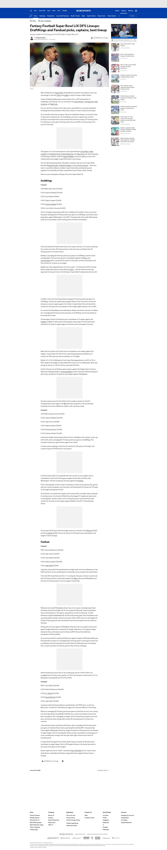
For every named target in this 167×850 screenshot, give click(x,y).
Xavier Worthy (50, 697)
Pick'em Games (35, 815)
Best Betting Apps (35, 822)
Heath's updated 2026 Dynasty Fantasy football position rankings (128, 129)
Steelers (43, 322)
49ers (76, 578)
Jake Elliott (49, 566)
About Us (51, 815)
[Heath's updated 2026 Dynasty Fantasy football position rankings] (115, 131)
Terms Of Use (70, 815)
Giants (71, 270)
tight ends (54, 104)
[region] (124, 31)
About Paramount (53, 820)
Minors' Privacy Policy (73, 820)
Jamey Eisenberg (40, 37)
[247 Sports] (53, 838)
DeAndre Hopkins (65, 165)
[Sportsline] (65, 838)
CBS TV (50, 825)
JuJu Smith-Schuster (80, 165)
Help (86, 815)
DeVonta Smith (55, 154)
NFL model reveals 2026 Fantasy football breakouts (128, 66)
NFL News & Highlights (44, 21)
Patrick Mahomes (67, 154)
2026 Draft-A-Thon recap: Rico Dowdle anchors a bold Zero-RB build (127, 119)
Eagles (66, 95)
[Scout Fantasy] (106, 838)
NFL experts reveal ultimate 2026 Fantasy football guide (127, 87)
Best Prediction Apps (36, 825)
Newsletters (125, 818)
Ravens (89, 531)
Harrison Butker (50, 204)
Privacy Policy (70, 818)
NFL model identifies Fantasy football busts (127, 55)
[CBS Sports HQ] (80, 834)
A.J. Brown (49, 693)
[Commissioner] (88, 837)
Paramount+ (52, 822)
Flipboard (106, 829)
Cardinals (49, 533)
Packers (80, 481)
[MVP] (97, 837)
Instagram (106, 820)
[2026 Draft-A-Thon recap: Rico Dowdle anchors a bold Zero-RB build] (115, 120)
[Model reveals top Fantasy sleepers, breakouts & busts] (115, 110)
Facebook (106, 822)
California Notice (71, 825)
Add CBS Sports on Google (100, 38)
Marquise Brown (52, 165)
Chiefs (58, 95)
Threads (105, 827)
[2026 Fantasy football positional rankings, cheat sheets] (115, 99)
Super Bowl (59, 93)
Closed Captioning (72, 823)
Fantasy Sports (34, 818)
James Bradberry (67, 372)
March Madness (35, 827)
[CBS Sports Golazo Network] (97, 834)
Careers (50, 818)
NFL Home (33, 21)
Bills (65, 404)
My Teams (124, 820)
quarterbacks (79, 102)
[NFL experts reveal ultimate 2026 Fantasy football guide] (115, 89)
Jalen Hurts (81, 154)
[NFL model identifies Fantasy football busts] (115, 58)
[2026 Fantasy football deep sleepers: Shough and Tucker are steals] (115, 142)
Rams (85, 258)
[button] (119, 15)
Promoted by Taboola (102, 770)
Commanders (45, 261)
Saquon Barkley (68, 157)
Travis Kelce (84, 152)
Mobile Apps (34, 829)
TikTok (105, 818)
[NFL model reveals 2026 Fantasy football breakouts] (115, 68)
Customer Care (89, 818)
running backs (89, 102)
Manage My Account (127, 815)
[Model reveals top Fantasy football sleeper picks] (115, 78)
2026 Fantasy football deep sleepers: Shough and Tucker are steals (127, 139)
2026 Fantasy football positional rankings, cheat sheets (128, 97)
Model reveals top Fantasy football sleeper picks (128, 76)
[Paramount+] (76, 838)
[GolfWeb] (116, 838)
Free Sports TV (34, 820)
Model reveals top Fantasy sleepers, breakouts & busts (128, 108)
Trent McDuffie (76, 751)
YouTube (105, 815)
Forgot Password (126, 822)
